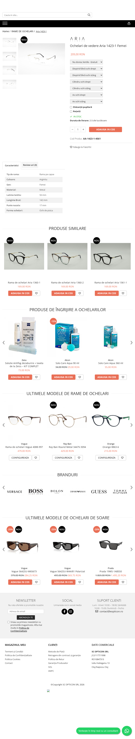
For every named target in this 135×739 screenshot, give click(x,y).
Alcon (67, 360)
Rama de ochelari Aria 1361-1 (110, 282)
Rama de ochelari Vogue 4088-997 (24, 447)
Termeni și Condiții (14, 651)
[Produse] (5, 24)
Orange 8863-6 (111, 447)
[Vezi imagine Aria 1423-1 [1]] (9, 56)
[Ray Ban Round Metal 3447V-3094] (67, 421)
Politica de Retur (56, 659)
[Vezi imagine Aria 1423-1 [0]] (9, 42)
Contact (9, 663)
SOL (50, 666)
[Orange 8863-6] (111, 421)
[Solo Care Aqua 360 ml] (111, 337)
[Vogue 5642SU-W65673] (24, 545)
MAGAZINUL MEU (15, 644)
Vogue (24, 443)
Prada (111, 568)
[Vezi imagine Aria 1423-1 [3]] (9, 84)
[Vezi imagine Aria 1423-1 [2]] (9, 70)
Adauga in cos (105, 129)
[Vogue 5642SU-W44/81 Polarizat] (67, 545)
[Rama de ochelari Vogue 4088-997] (24, 421)
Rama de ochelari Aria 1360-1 (24, 282)
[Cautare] (89, 15)
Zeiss (24, 360)
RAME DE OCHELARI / (23, 31)
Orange (110, 443)
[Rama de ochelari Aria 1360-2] (67, 256)
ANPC (51, 670)
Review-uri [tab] (30, 164)
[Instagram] (71, 611)
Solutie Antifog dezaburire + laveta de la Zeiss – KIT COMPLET (24, 365)
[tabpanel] (41, 58)
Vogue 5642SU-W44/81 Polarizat (67, 571)
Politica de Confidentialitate (20, 629)
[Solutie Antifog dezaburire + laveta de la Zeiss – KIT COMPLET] (24, 337)
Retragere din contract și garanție (64, 655)
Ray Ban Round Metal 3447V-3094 (67, 447)
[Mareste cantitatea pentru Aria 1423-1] (83, 129)
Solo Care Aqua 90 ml (67, 363)
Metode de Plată (56, 651)
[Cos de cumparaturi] (129, 23)
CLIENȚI (52, 644)
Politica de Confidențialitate (18, 655)
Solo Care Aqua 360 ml (110, 363)
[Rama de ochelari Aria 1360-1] (24, 256)
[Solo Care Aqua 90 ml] (67, 337)
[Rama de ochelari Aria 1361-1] (111, 256)
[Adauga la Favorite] (36, 293)
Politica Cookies (12, 659)
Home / (6, 31)
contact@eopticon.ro (111, 611)
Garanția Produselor (58, 663)
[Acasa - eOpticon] (27, 23)
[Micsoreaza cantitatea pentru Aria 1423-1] (72, 129)
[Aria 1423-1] (41, 58)
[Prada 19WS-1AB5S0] (111, 545)
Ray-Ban (67, 443)
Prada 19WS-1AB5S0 (111, 571)
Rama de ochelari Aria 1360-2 (67, 282)
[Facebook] (64, 611)
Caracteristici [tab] (12, 165)
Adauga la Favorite (81, 147)
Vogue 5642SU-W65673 (24, 571)
